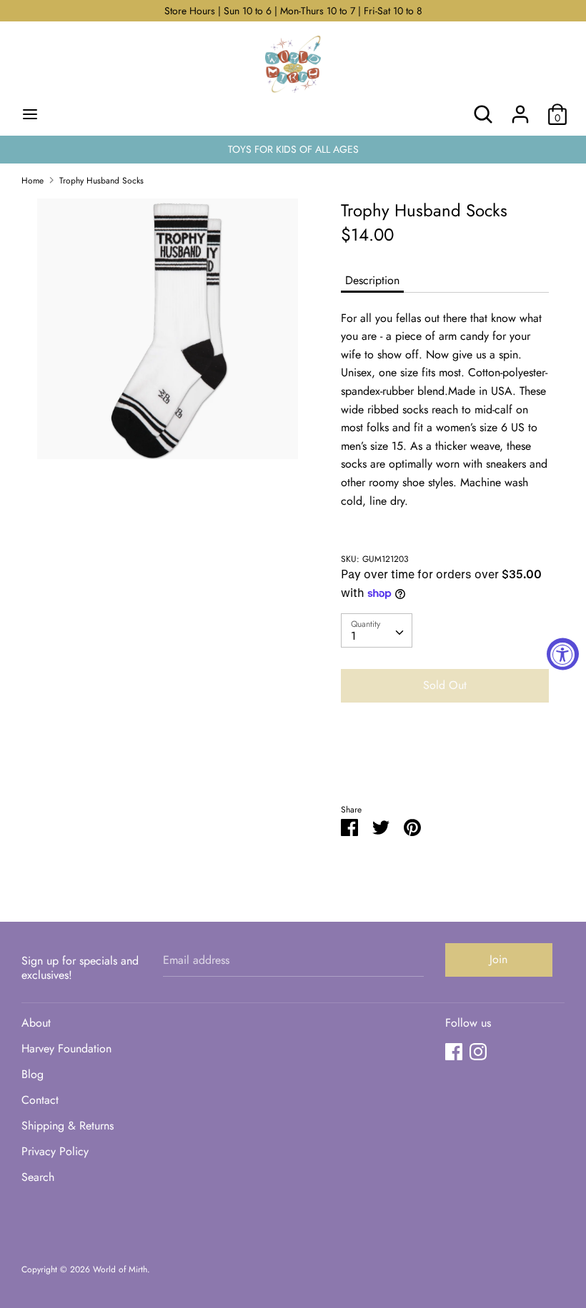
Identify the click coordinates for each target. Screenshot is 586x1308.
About (36, 1023)
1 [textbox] (353, 636)
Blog (32, 1074)
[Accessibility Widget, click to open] (563, 654)
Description (372, 280)
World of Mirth (120, 1269)
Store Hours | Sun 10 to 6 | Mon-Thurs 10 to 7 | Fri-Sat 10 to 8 (293, 11)
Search (37, 1177)
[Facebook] (453, 1051)
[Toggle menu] (30, 114)
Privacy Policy (55, 1151)
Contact (40, 1100)
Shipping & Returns (67, 1125)
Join (498, 959)
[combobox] (376, 630)
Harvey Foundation (66, 1048)
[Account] (520, 109)
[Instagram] (478, 1051)
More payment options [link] (445, 763)
